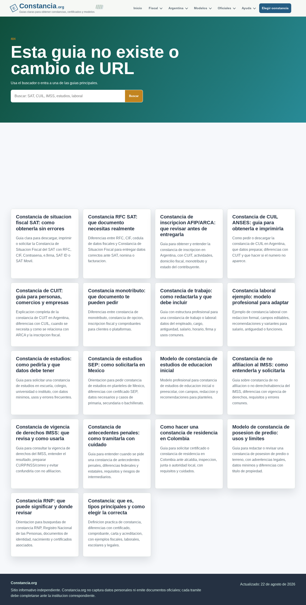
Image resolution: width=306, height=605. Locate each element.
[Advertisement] (153, 158)
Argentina (175, 8)
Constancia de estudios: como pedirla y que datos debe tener (43, 364)
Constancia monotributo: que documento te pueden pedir (116, 296)
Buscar (134, 96)
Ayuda (246, 8)
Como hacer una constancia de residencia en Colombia (189, 433)
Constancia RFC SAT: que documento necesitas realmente (112, 222)
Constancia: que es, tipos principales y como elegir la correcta (116, 506)
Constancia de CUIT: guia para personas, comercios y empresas (42, 296)
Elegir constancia (275, 8)
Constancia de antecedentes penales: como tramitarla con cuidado (114, 435)
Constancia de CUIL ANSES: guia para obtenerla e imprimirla (257, 222)
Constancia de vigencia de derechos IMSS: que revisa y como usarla (42, 433)
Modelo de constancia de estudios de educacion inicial (188, 364)
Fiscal (153, 8)
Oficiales (224, 8)
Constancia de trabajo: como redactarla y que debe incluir (186, 296)
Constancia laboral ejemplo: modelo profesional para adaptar (260, 296)
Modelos (200, 8)
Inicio (138, 8)
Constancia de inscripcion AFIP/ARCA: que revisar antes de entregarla (187, 225)
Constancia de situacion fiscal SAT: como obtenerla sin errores (43, 222)
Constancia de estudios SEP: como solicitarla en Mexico (116, 364)
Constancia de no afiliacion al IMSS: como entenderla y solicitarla (260, 364)
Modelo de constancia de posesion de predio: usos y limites (260, 433)
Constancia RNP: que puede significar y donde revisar (44, 506)
